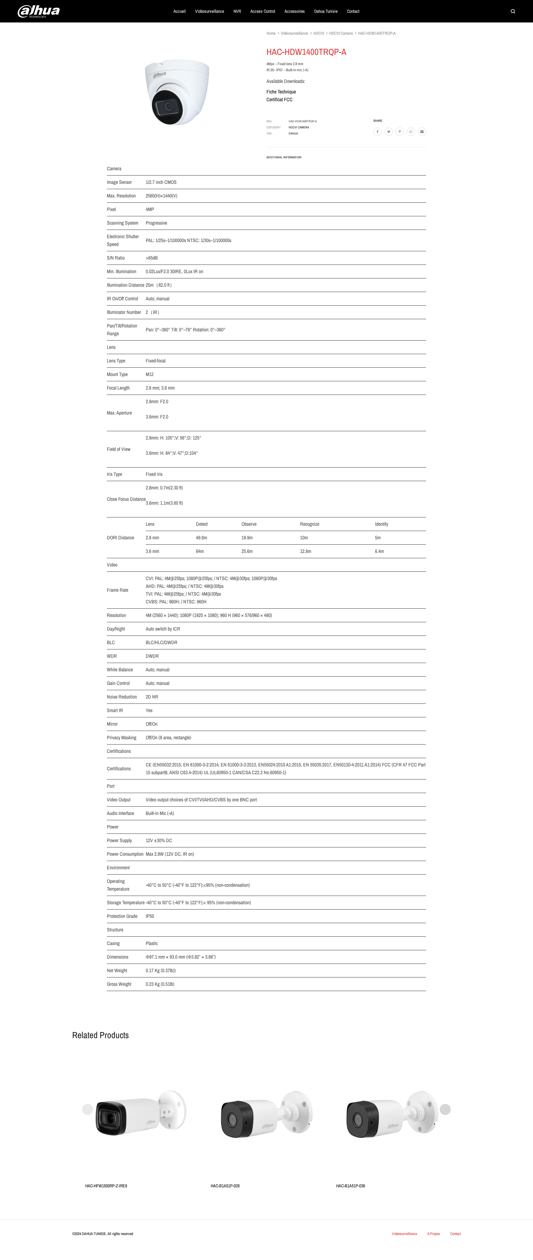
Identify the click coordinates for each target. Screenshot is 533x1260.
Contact (353, 11)
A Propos (433, 1233)
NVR (237, 11)
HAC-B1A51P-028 (225, 1186)
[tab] (283, 158)
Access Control (262, 11)
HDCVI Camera (341, 33)
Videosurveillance (404, 1233)
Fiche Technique (281, 91)
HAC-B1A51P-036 (350, 1186)
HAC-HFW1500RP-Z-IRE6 (106, 1186)
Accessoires (295, 11)
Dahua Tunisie (326, 11)
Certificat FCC (279, 99)
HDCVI (318, 33)
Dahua (293, 133)
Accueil (180, 11)
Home (271, 33)
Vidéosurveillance (209, 11)
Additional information (283, 157)
